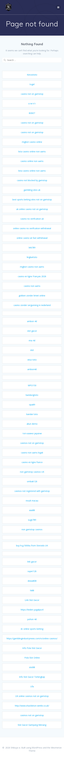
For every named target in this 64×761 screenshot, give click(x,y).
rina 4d (32, 340)
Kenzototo (32, 74)
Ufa (32, 686)
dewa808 (32, 580)
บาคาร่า (32, 103)
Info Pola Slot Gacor (32, 648)
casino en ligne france (32, 462)
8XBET (32, 113)
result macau (32, 500)
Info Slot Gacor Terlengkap (32, 676)
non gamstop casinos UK (32, 471)
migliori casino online (32, 141)
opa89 (32, 404)
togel (32, 84)
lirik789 (32, 247)
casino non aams (32, 286)
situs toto (32, 359)
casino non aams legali (32, 452)
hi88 (32, 590)
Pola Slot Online (32, 657)
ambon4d (32, 369)
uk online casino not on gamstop (32, 209)
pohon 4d (32, 619)
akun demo (32, 423)
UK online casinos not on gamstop (32, 696)
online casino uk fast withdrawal (32, 238)
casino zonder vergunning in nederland (32, 305)
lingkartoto (32, 257)
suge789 (32, 519)
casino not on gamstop (32, 93)
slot (32, 350)
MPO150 (32, 385)
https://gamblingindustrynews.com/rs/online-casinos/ (32, 638)
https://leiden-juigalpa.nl (32, 609)
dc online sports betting (32, 628)
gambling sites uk (32, 190)
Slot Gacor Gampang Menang (32, 724)
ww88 (32, 510)
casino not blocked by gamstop (32, 180)
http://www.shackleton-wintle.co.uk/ (32, 705)
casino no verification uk (32, 218)
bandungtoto (32, 395)
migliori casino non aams (32, 266)
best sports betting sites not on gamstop (32, 199)
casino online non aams (32, 161)
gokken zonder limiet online (32, 295)
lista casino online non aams (32, 151)
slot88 (32, 667)
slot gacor (32, 330)
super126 (32, 571)
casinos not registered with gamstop (32, 491)
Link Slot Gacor (32, 600)
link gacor (32, 561)
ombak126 (32, 481)
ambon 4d (32, 321)
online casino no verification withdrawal (32, 228)
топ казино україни (32, 433)
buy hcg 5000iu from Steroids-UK (32, 545)
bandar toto (32, 414)
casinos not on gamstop (32, 443)
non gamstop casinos (32, 529)
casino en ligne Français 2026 (32, 276)
